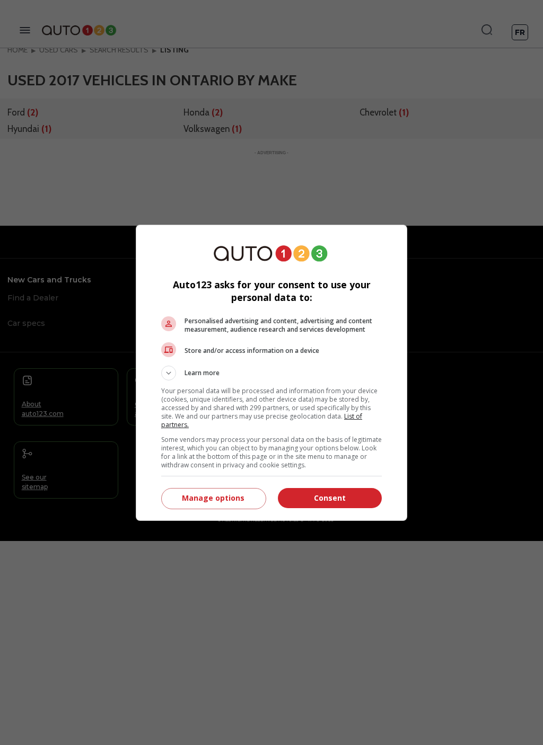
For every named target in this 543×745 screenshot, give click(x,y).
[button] (271, 373)
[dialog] (271, 373)
